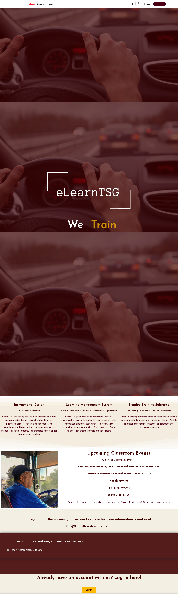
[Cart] (139, 4)
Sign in (147, 4)
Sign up (159, 4)
